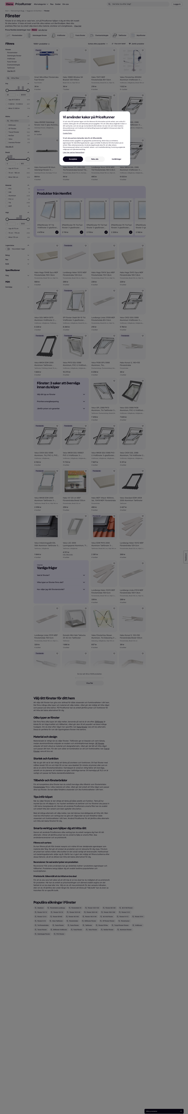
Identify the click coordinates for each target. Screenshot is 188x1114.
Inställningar (116, 159)
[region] (94, 138)
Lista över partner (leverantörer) (73, 153)
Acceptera (73, 159)
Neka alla (94, 159)
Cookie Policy (67, 133)
